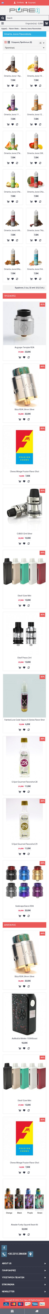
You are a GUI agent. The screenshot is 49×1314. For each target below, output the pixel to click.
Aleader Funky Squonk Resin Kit (24, 1225)
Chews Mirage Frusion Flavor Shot (24, 471)
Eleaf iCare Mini (24, 596)
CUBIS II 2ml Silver (24, 534)
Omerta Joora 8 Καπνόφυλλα (13, 269)
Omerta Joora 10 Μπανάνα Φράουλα (36, 76)
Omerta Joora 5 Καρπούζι (36, 192)
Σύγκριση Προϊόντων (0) (21, 42)
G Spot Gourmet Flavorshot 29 (24, 844)
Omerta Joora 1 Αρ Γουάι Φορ (13, 76)
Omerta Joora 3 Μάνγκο (36, 153)
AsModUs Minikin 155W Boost (24, 1038)
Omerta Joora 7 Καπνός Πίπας (36, 230)
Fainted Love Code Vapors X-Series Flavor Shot (24, 720)
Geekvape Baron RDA (24, 906)
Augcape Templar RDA (24, 347)
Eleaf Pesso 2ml (24, 658)
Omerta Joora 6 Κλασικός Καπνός (13, 230)
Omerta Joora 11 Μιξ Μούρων (13, 114)
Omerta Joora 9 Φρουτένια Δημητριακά (36, 269)
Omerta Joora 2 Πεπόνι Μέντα (13, 153)
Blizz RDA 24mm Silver (24, 409)
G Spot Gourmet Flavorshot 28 (24, 782)
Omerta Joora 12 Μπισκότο (36, 114)
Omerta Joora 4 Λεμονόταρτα (13, 192)
